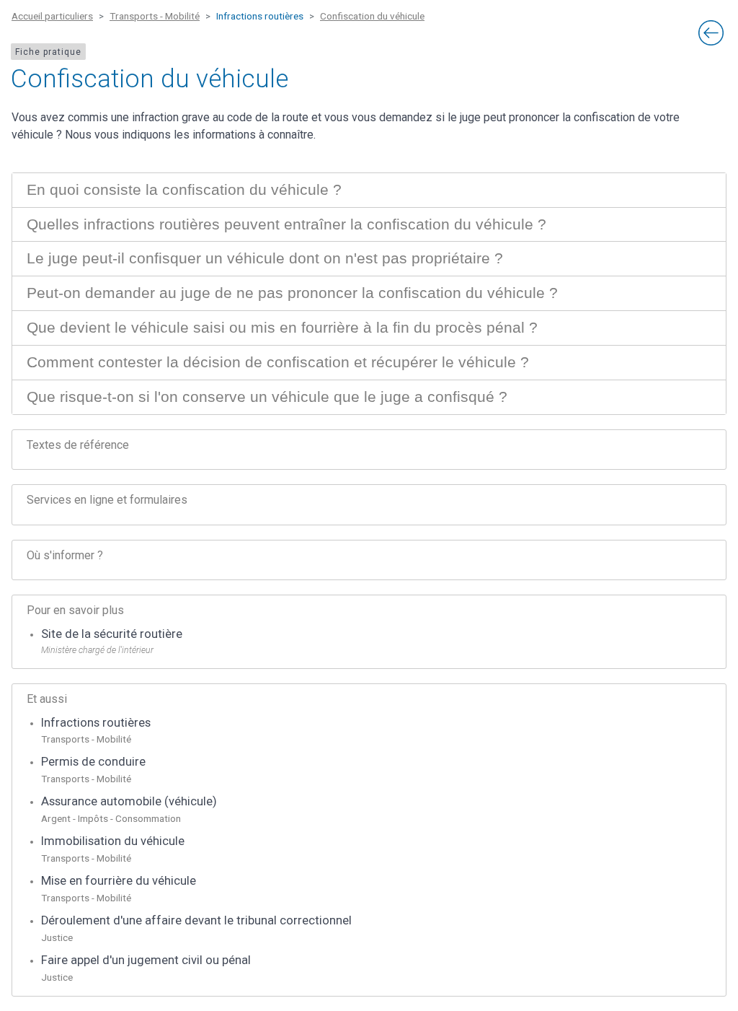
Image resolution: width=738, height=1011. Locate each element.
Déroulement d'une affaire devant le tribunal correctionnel (196, 920)
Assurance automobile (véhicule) (129, 801)
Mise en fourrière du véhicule (118, 881)
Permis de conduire (93, 762)
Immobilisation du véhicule (112, 841)
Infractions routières (96, 723)
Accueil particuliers (52, 16)
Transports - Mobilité (155, 16)
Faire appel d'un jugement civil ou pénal (146, 960)
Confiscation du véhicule (372, 16)
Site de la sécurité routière (111, 634)
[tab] (369, 190)
